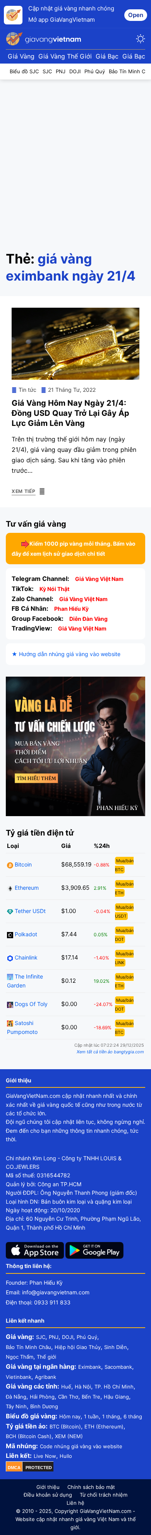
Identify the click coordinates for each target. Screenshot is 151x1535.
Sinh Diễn (115, 1347)
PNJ (53, 1337)
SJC (40, 1337)
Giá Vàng (21, 56)
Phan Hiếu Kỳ (71, 608)
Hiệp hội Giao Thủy (78, 1347)
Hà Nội (83, 1386)
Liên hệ (75, 1503)
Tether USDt (29, 911)
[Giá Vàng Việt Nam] (44, 38)
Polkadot (25, 934)
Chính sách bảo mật (91, 1487)
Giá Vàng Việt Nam (99, 578)
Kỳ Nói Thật (54, 589)
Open (135, 15)
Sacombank (118, 1367)
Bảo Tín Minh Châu (28, 1347)
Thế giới (46, 1357)
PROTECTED (39, 1467)
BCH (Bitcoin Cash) (28, 1436)
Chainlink (25, 957)
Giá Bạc (107, 56)
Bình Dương (44, 1406)
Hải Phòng (42, 1397)
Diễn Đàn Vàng (88, 618)
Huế (66, 1386)
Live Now (45, 1456)
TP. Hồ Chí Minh (114, 1386)
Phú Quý (87, 1337)
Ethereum (26, 887)
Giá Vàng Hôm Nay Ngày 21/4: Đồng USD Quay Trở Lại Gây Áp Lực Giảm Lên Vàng (70, 413)
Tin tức (27, 389)
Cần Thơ (68, 1397)
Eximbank (89, 1367)
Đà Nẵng (16, 1397)
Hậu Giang (116, 1397)
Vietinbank (18, 1377)
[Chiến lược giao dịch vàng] (75, 745)
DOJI (67, 1337)
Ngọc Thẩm (19, 1357)
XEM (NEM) (69, 1436)
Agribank (45, 1377)
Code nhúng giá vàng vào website (81, 1446)
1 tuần (91, 1416)
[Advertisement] (75, 159)
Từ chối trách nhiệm (103, 1495)
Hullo (66, 1456)
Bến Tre (91, 1397)
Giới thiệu (48, 1487)
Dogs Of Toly (30, 1004)
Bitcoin (22, 864)
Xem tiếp (24, 491)
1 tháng (111, 1416)
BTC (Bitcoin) (65, 1426)
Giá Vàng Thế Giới (65, 56)
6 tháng (133, 1416)
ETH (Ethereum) (104, 1426)
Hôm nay (70, 1416)
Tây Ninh (16, 1406)
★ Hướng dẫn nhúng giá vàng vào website (66, 654)
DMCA (14, 1467)
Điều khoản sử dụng (48, 1495)
